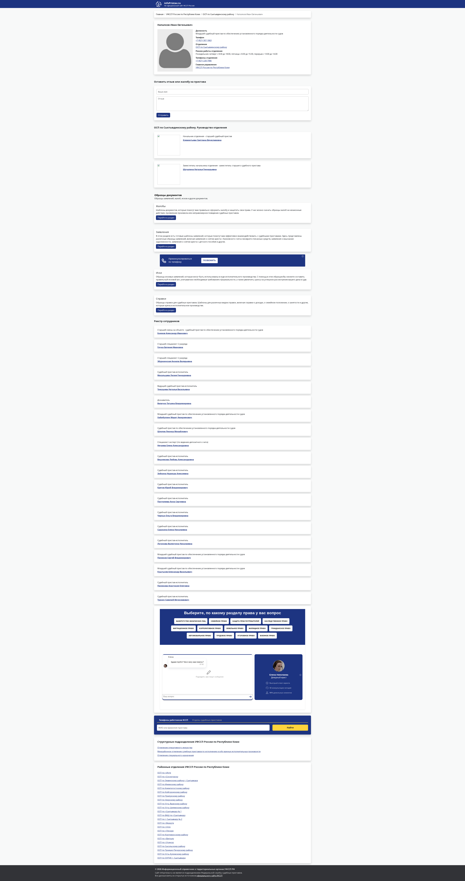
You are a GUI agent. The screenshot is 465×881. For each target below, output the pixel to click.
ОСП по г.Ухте (163, 827)
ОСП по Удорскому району (170, 800)
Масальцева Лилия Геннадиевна (174, 375)
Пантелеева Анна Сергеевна (171, 501)
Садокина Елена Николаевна (172, 529)
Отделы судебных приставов (207, 720)
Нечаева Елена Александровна (173, 445)
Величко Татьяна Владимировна (174, 403)
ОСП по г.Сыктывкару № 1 (169, 811)
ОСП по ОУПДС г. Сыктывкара (171, 858)
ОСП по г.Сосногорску (167, 776)
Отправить (163, 115)
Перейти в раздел (166, 217)
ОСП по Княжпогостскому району (173, 788)
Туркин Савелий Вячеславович (173, 599)
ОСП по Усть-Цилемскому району (173, 807)
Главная (159, 14)
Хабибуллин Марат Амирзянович (174, 417)
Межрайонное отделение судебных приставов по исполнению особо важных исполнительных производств (208, 751)
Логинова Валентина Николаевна (174, 543)
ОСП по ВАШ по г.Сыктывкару (171, 815)
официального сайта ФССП (209, 875)
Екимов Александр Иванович (172, 333)
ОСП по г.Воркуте (165, 823)
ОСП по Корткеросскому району (172, 834)
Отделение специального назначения (175, 755)
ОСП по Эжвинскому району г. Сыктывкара (177, 780)
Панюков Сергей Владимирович (174, 557)
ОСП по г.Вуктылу (165, 838)
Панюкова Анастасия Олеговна (173, 585)
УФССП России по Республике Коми (183, 14)
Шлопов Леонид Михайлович (172, 431)
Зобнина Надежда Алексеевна (172, 473)
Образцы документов (168, 195)
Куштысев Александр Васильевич (174, 571)
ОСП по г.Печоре (165, 830)
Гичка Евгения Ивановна (170, 347)
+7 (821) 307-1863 (204, 40)
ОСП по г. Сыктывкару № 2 (169, 819)
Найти (290, 727)
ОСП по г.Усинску (165, 842)
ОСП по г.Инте (164, 772)
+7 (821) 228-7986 (204, 60)
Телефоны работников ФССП (173, 720)
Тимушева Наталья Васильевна (173, 389)
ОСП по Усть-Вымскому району (172, 803)
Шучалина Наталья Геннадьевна (200, 169)
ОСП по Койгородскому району (172, 792)
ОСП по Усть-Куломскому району (173, 854)
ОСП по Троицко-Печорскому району (175, 850)
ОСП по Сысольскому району (171, 846)
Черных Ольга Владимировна (172, 515)
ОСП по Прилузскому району (171, 796)
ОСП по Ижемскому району (170, 784)
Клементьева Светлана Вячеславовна (202, 140)
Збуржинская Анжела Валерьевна (174, 361)
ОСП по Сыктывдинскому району (218, 14)
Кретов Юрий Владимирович (172, 487)
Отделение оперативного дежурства (174, 747)
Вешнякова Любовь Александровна (175, 459)
